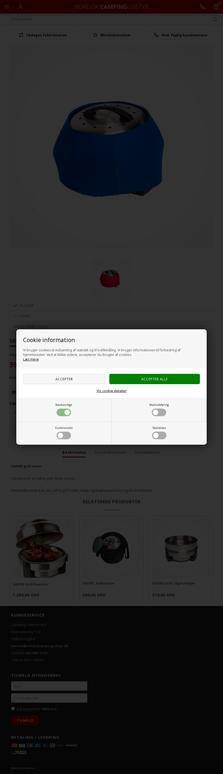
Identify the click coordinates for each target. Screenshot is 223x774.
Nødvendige (63, 405)
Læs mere (31, 359)
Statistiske (159, 428)
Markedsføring (159, 405)
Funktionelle (64, 428)
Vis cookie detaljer (112, 390)
